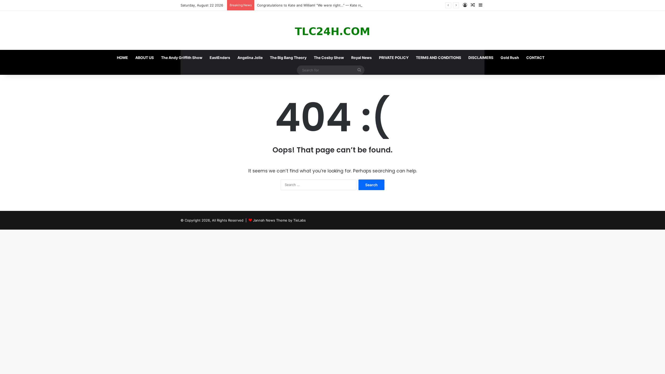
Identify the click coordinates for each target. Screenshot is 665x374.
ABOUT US (144, 57)
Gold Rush (510, 57)
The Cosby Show (329, 57)
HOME (122, 57)
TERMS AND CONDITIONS (438, 57)
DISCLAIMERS (480, 57)
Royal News (361, 57)
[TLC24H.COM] (332, 30)
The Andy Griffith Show (181, 57)
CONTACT (535, 57)
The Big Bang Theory (288, 57)
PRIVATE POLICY (394, 57)
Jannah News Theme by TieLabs (279, 220)
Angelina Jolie (250, 57)
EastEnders (220, 57)
